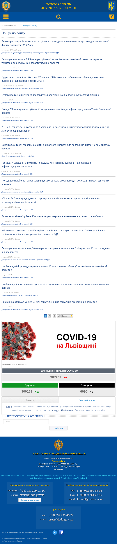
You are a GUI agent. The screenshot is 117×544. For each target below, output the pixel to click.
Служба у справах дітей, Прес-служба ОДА (18, 156)
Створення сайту (9, 538)
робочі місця (18, 410)
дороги (28, 410)
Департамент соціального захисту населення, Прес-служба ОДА (26, 259)
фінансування (66, 407)
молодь (54, 407)
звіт (24, 407)
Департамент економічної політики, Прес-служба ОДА (22, 88)
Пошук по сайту (30, 26)
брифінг (89, 410)
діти (103, 410)
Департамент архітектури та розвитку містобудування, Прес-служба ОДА (30, 52)
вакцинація (106, 407)
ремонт (96, 407)
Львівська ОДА (43, 407)
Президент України (82, 407)
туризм (31, 407)
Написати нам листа (30, 500)
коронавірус (54, 410)
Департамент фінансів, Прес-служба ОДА (17, 70)
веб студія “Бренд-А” (40, 538)
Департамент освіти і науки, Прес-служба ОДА (20, 295)
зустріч (43, 410)
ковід (97, 410)
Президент (80, 410)
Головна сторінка (9, 26)
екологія (17, 407)
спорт (35, 410)
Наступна (66, 316)
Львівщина (67, 410)
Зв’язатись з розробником (12, 541)
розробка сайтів (24, 538)
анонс (9, 406)
